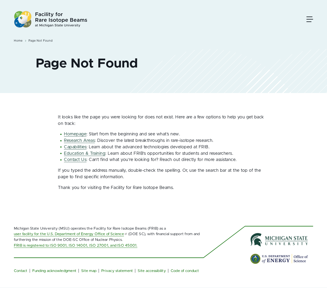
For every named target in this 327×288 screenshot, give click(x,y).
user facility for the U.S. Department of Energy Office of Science (69, 234)
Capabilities (75, 147)
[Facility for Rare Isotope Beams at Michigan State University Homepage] (50, 19)
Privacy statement (117, 271)
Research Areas (79, 140)
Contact (21, 271)
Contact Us (75, 160)
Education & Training (84, 153)
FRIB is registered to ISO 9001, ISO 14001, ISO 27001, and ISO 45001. (75, 245)
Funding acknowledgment (54, 271)
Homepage (75, 134)
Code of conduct (185, 271)
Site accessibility (152, 271)
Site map (88, 271)
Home (18, 40)
